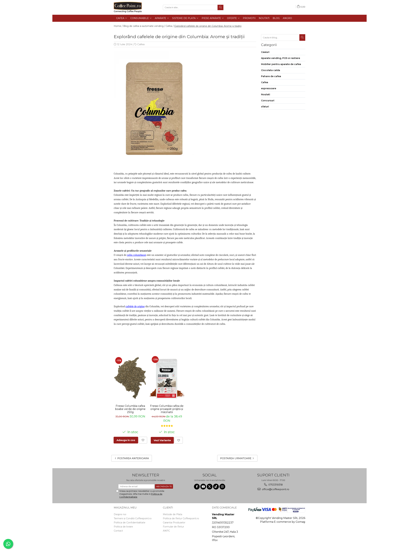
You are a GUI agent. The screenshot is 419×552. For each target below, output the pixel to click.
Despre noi (120, 514)
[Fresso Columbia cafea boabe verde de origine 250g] (130, 378)
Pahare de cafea (271, 76)
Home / (118, 26)
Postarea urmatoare (236, 458)
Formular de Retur (173, 526)
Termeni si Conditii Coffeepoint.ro (133, 518)
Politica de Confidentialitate (129, 522)
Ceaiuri (265, 52)
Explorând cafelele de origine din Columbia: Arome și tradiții (207, 26)
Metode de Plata (172, 514)
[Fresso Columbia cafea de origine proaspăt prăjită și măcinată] (166, 378)
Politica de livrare (123, 526)
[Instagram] (222, 486)
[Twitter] (209, 486)
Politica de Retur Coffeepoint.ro (181, 518)
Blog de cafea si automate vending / (144, 26)
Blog (276, 18)
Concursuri (267, 100)
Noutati (264, 18)
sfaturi (265, 106)
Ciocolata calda (270, 70)
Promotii (249, 18)
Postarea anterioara (133, 458)
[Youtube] (203, 486)
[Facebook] (197, 486)
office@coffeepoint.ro (275, 489)
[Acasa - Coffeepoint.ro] (130, 7)
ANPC (166, 530)
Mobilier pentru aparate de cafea (281, 64)
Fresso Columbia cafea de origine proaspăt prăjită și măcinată (166, 409)
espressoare (268, 88)
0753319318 (275, 484)
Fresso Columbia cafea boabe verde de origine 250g (130, 409)
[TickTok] (216, 486)
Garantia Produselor (174, 522)
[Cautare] (220, 7)
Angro (287, 18)
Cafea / (170, 26)
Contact (118, 530)
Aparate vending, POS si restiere (280, 58)
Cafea (141, 44)
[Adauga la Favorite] (143, 440)
